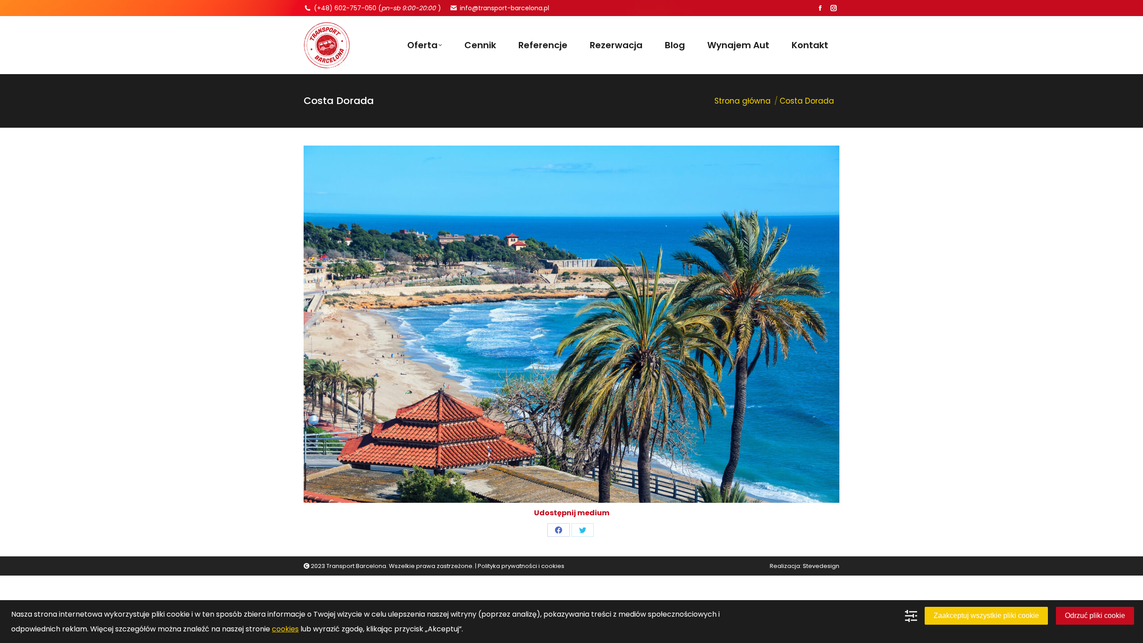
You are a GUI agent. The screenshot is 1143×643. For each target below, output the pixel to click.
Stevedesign (821, 566)
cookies (285, 629)
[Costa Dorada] (571, 324)
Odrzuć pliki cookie (1095, 615)
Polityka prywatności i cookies (521, 566)
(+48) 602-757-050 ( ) (377, 8)
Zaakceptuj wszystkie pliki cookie (986, 615)
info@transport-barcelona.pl (504, 8)
